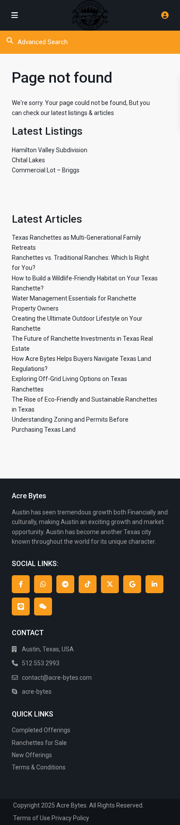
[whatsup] (43, 584)
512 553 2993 (40, 663)
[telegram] (65, 584)
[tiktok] (88, 584)
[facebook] (21, 584)
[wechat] (43, 606)
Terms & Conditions (39, 767)
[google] (132, 584)
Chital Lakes (28, 160)
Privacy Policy (70, 818)
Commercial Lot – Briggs (46, 170)
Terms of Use (31, 818)
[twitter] (110, 584)
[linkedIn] (154, 584)
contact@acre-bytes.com (57, 677)
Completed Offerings (41, 730)
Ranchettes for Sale (39, 742)
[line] (21, 606)
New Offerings (32, 755)
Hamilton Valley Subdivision (49, 150)
